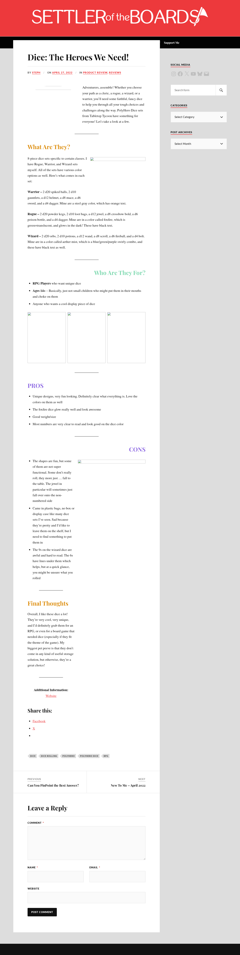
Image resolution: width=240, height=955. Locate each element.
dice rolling (49, 756)
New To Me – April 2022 (128, 785)
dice (33, 756)
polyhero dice (89, 756)
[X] (187, 74)
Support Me (171, 42)
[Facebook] (180, 74)
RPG (106, 756)
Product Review (95, 72)
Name (33, 867)
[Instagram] (174, 74)
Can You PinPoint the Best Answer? (53, 785)
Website (51, 695)
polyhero (68, 756)
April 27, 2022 (62, 72)
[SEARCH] (221, 90)
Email (94, 867)
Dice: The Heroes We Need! (78, 56)
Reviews (115, 72)
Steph (36, 72)
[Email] (206, 74)
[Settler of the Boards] (120, 25)
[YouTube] (193, 74)
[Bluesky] (200, 74)
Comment (36, 822)
